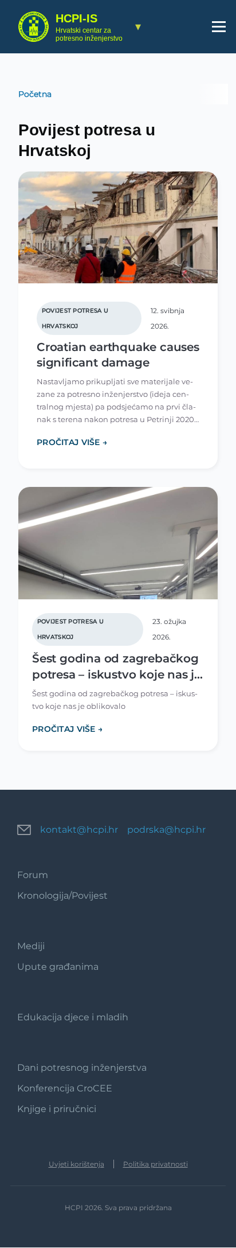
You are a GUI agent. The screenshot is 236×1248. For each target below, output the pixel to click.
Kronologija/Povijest (62, 895)
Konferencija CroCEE (64, 1088)
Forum (32, 874)
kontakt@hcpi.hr (79, 829)
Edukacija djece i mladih (72, 1017)
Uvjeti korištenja (76, 1164)
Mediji (31, 946)
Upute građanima (58, 966)
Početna (35, 94)
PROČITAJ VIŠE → (72, 442)
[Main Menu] (219, 26)
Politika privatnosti (155, 1164)
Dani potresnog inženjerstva (82, 1067)
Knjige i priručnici (56, 1108)
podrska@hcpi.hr (166, 829)
